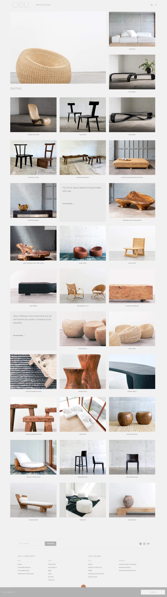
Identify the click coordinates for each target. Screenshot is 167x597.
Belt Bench (132, 134)
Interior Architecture (127, 570)
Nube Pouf (83, 520)
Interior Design (125, 567)
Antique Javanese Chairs (33, 391)
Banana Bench (132, 391)
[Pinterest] (140, 544)
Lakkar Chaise (33, 520)
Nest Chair (132, 348)
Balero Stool (83, 391)
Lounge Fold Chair (33, 134)
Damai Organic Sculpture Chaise (33, 263)
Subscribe (50, 543)
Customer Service (24, 567)
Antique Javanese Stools (33, 434)
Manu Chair (82, 263)
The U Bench (132, 92)
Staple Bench (132, 520)
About (90, 564)
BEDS (50, 570)
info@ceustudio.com (96, 574)
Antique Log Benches (132, 306)
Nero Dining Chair (132, 477)
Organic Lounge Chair (33, 477)
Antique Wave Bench (82, 177)
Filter (153, 592)
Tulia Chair (82, 134)
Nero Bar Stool (83, 477)
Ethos (20, 564)
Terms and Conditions (26, 574)
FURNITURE (52, 564)
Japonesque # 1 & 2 (83, 306)
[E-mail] (148, 544)
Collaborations (23, 570)
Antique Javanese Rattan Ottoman (132, 177)
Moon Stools (83, 348)
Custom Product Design (127, 564)
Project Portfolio (95, 567)
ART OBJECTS (52, 567)
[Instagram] (144, 544)
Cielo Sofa (82, 434)
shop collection (43, 5)
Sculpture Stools (132, 434)
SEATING (51, 577)
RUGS (50, 574)
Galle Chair (132, 263)
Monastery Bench (33, 220)
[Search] (156, 5)
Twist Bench (33, 306)
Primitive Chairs (33, 177)
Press (90, 570)
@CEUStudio (92, 577)
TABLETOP (51, 580)
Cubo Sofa (132, 49)
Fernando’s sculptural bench (132, 220)
